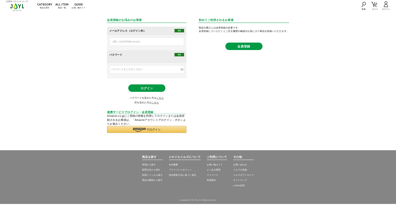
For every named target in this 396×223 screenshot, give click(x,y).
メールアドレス (118, 30)
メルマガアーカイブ (243, 175)
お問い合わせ (240, 164)
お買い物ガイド (78, 6)
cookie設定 (239, 185)
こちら (160, 97)
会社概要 (173, 164)
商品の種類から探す (152, 180)
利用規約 (211, 180)
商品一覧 (62, 6)
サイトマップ (240, 180)
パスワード (116, 54)
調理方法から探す (151, 169)
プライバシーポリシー (180, 169)
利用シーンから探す (152, 175)
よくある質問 (214, 169)
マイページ (212, 175)
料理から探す (149, 164)
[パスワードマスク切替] (182, 69)
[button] (146, 129)
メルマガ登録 (240, 169)
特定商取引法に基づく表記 (182, 175)
